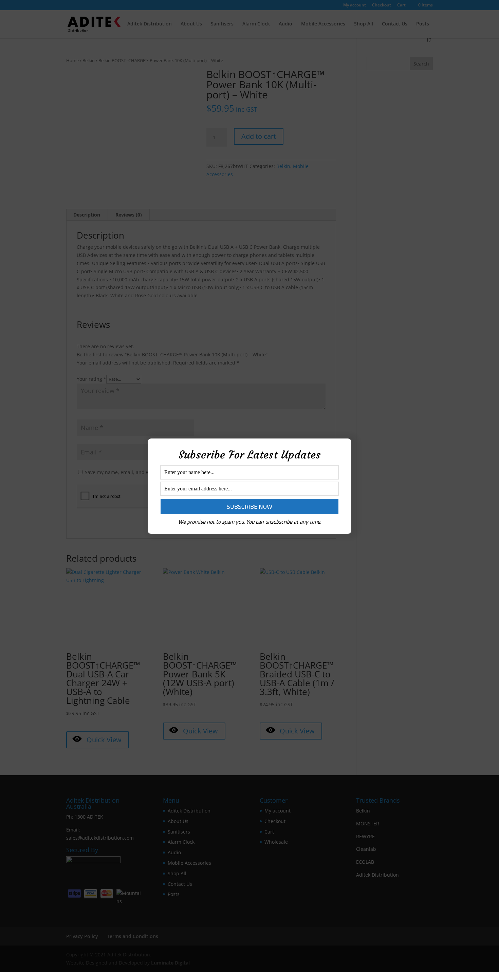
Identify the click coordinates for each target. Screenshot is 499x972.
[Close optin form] (342, 449)
